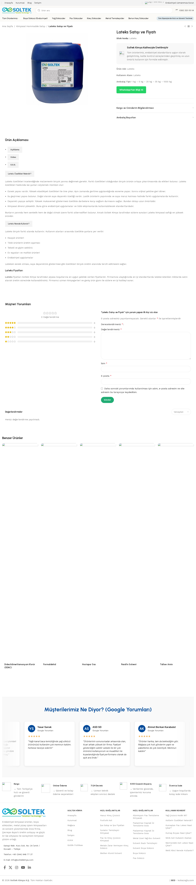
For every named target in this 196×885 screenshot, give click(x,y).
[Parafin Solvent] (137, 552)
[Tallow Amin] (176, 552)
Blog (69, 830)
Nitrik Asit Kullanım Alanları (179, 838)
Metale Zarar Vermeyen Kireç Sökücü (114, 846)
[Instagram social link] (17, 867)
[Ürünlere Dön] (188, 26)
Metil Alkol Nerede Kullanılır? (180, 850)
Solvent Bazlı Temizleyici (145, 843)
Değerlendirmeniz (111, 329)
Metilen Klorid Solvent (111, 853)
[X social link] (10, 867)
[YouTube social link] (23, 867)
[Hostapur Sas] (98, 552)
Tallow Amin (166, 664)
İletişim (70, 835)
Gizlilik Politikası (75, 845)
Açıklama (14, 150)
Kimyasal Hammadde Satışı (30, 26)
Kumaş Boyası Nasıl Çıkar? (179, 833)
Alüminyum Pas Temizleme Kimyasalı (146, 816)
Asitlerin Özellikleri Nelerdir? (179, 820)
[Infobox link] (169, 3)
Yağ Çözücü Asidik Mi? (176, 815)
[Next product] (192, 26)
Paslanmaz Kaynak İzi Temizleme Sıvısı (143, 824)
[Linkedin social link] (29, 867)
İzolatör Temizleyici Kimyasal (109, 831)
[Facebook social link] (4, 867)
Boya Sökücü (139, 853)
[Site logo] (17, 10)
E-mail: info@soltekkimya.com (18, 860)
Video (13, 157)
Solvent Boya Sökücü (143, 848)
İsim (104, 363)
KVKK (70, 840)
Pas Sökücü (138, 858)
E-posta (106, 375)
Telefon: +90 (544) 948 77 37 (18, 854)
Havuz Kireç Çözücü (110, 815)
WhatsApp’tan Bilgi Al (131, 89)
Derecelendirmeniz (112, 324)
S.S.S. (13, 165)
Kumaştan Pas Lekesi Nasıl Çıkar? (179, 826)
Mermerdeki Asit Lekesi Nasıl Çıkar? (179, 844)
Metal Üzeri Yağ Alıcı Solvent (146, 838)
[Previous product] (185, 26)
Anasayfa (71, 815)
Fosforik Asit (106, 820)
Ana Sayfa (7, 26)
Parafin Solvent (129, 664)
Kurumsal (72, 820)
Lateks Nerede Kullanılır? (18, 224)
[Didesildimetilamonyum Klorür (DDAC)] (20, 552)
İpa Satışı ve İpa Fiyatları (112, 825)
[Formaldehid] (59, 552)
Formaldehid (49, 664)
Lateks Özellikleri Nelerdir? (19, 174)
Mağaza (71, 825)
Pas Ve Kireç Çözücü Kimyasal (110, 839)
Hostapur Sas (89, 664)
